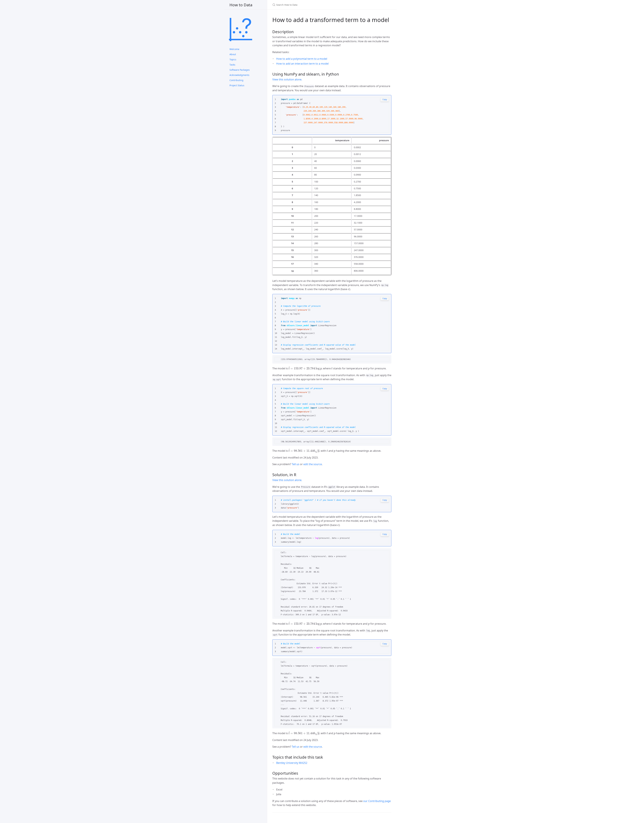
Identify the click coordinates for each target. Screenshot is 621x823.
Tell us (295, 464)
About (232, 54)
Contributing (236, 80)
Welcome (234, 49)
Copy (384, 99)
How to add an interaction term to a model (302, 63)
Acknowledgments (239, 75)
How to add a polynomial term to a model (301, 59)
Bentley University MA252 (291, 763)
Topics (232, 59)
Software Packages (239, 69)
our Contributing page (377, 801)
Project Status (236, 85)
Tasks (232, 64)
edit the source (312, 464)
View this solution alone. (287, 79)
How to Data (240, 4)
